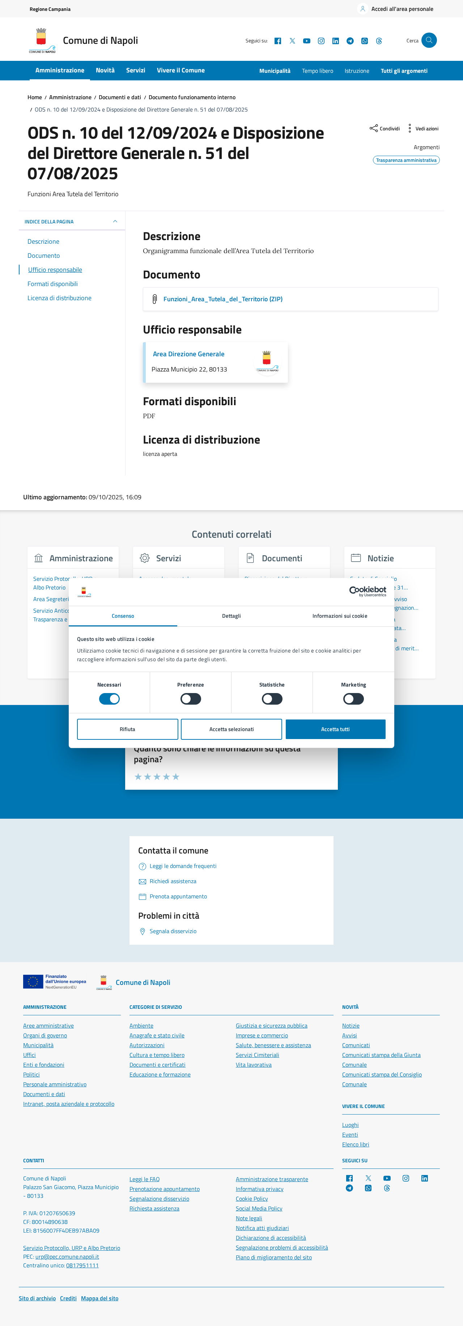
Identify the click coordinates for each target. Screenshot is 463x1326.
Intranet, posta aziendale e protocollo (68, 1103)
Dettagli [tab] (231, 616)
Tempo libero (317, 70)
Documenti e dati (44, 1094)
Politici (31, 1074)
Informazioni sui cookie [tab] (340, 616)
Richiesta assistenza (154, 1208)
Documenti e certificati (157, 1064)
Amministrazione (59, 70)
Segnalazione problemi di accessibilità (282, 1247)
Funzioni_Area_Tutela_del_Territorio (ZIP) (223, 299)
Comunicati (356, 1045)
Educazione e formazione (160, 1074)
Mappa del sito (99, 1298)
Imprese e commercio (262, 1035)
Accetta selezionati (231, 729)
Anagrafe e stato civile (156, 1035)
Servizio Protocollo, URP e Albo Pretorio (71, 1247)
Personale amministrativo (54, 1084)
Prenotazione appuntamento (164, 1188)
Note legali (249, 1218)
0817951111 (82, 1265)
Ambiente (141, 1025)
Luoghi (350, 1124)
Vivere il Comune (181, 70)
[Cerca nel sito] (429, 40)
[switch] (190, 699)
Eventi (350, 1134)
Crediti (68, 1298)
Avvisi (349, 1035)
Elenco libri (355, 1144)
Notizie (351, 1025)
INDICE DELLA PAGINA (49, 221)
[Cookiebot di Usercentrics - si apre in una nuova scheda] (354, 591)
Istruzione (357, 70)
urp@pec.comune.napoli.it (67, 1256)
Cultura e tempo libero (156, 1054)
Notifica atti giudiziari (262, 1228)
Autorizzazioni (147, 1045)
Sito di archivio (37, 1298)
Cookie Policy (252, 1198)
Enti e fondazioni (43, 1064)
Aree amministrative (48, 1025)
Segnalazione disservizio (159, 1198)
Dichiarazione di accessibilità (271, 1237)
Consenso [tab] (123, 616)
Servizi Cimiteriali (257, 1054)
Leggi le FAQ (144, 1179)
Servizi (135, 70)
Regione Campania (50, 9)
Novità (105, 70)
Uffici (29, 1054)
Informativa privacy (260, 1188)
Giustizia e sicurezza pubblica (271, 1025)
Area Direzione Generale (189, 353)
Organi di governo (45, 1035)
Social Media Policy (259, 1208)
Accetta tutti (335, 729)
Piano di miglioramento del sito (274, 1257)
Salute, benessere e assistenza (273, 1045)
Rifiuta (127, 729)
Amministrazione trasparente (272, 1179)
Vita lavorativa (254, 1064)
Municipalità (274, 70)
